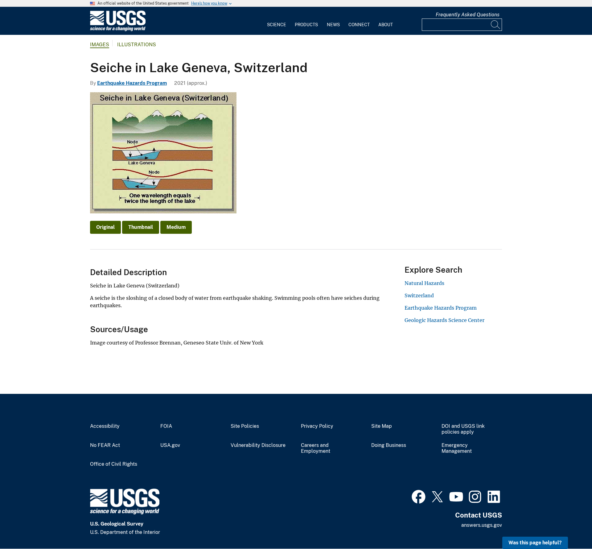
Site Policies (245, 426)
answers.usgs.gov (481, 525)
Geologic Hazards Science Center (444, 320)
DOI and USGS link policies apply (463, 429)
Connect (359, 24)
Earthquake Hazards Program (132, 83)
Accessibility (105, 426)
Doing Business (388, 445)
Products (306, 24)
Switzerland (419, 295)
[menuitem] (276, 20)
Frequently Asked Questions (468, 15)
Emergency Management (457, 448)
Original (105, 227)
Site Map (381, 426)
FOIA (166, 426)
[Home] (118, 30)
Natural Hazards (424, 283)
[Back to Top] (570, 527)
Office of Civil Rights (113, 464)
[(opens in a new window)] (418, 496)
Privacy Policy (317, 426)
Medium (176, 227)
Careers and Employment (315, 448)
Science (276, 24)
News (333, 24)
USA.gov (170, 445)
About (385, 24)
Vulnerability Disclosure (258, 445)
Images (99, 44)
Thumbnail (140, 227)
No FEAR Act (105, 445)
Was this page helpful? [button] (535, 543)
